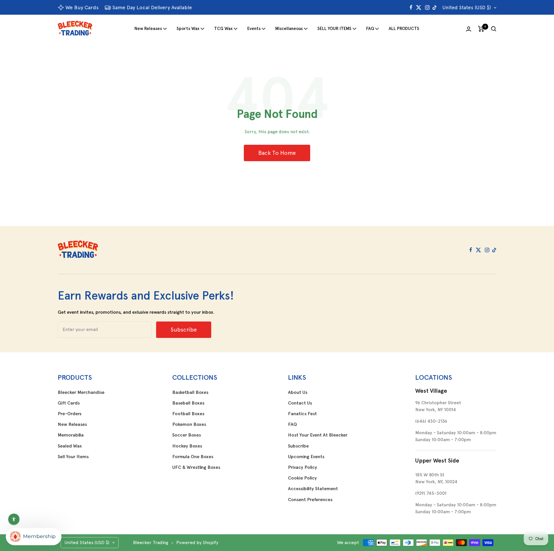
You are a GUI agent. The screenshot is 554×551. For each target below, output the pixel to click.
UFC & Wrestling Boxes (196, 467)
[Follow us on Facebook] (411, 7)
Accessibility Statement (313, 488)
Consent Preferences (310, 499)
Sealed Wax (70, 446)
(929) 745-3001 (430, 493)
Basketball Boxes (190, 392)
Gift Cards (69, 403)
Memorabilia (71, 435)
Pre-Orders (69, 413)
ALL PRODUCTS (404, 28)
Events (254, 28)
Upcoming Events (306, 456)
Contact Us (300, 403)
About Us (297, 392)
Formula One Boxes (192, 456)
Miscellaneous (289, 28)
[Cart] (481, 29)
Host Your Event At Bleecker (317, 435)
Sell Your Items (73, 456)
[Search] (493, 28)
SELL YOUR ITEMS (334, 28)
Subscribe (298, 446)
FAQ (370, 28)
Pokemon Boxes (189, 424)
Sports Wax (188, 28)
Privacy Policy (302, 467)
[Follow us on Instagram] (427, 7)
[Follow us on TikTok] (435, 7)
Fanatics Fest (302, 413)
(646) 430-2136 (431, 421)
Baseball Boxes (188, 403)
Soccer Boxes (186, 435)
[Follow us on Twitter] (418, 7)
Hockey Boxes (187, 446)
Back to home (277, 152)
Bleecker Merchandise (81, 392)
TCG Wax (223, 28)
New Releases (148, 28)
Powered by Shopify (197, 542)
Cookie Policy (302, 478)
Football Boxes (188, 413)
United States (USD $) (466, 7)
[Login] (468, 29)
